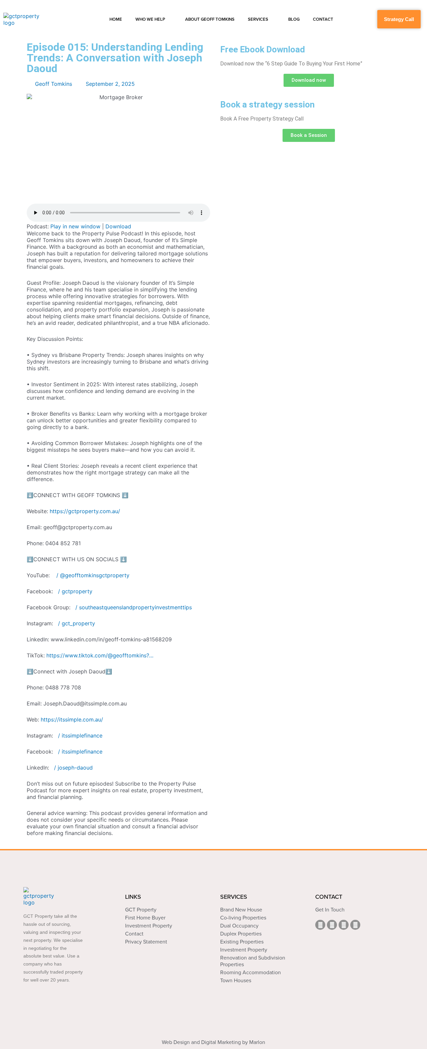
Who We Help (150, 19)
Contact (323, 19)
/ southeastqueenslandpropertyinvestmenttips (133, 607)
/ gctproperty (75, 591)
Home (115, 19)
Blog (294, 19)
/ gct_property (76, 623)
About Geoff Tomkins (210, 19)
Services (258, 19)
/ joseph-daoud (73, 767)
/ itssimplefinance (80, 735)
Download (118, 226)
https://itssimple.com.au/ (72, 719)
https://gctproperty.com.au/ (85, 511)
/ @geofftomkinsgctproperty (92, 575)
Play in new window (75, 226)
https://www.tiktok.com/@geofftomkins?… (99, 655)
